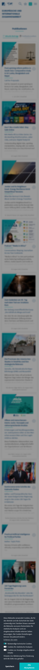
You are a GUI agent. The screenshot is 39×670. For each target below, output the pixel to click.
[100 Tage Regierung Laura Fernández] (19, 588)
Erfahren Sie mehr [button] (10, 640)
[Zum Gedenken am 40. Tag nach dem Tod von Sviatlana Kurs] (19, 302)
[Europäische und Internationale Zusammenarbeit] (10, 4)
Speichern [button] (9, 666)
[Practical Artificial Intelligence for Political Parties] (19, 541)
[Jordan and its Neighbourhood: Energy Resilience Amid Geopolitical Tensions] (19, 189)
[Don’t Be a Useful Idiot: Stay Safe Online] (19, 129)
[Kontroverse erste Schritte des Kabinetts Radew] (19, 492)
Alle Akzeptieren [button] (29, 666)
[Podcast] (19, 246)
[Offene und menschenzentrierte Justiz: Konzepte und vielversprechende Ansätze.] (19, 426)
